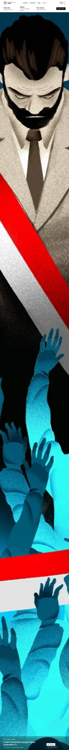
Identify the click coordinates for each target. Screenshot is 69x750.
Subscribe (6, 8)
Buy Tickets (40, 8)
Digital (22, 7)
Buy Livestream (52, 747)
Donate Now (61, 8)
